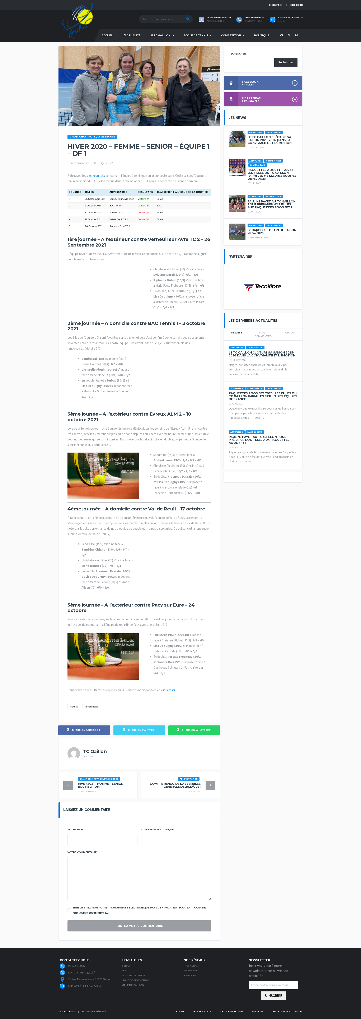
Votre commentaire (82, 852)
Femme (74, 707)
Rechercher (237, 53)
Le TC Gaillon (160, 35)
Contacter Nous (253, 21)
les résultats (97, 176)
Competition (231, 35)
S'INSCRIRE (273, 996)
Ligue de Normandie (135, 980)
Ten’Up (126, 965)
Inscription (276, 5)
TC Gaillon (64, 1011)
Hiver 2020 (91, 707)
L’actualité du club (231, 1011)
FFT (124, 970)
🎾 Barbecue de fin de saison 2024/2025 (272, 231)
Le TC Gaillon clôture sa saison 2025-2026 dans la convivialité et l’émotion (270, 140)
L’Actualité (131, 35)
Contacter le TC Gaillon (287, 1011)
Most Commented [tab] (263, 334)
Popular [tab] (289, 332)
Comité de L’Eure (133, 975)
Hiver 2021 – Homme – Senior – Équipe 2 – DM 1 (101, 785)
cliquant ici (168, 690)
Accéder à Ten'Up (216, 21)
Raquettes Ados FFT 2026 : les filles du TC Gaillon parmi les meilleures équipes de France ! (272, 174)
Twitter (190, 975)
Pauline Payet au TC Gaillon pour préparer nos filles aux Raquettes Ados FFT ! (272, 204)
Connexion (296, 5)
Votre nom (75, 829)
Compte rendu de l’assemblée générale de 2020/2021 (175, 785)
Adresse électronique (157, 829)
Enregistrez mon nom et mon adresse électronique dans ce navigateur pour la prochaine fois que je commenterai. (139, 910)
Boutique (261, 35)
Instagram (191, 965)
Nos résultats (202, 1011)
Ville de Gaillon (133, 985)
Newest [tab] (237, 332)
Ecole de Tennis (196, 35)
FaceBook (190, 970)
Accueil (107, 35)
